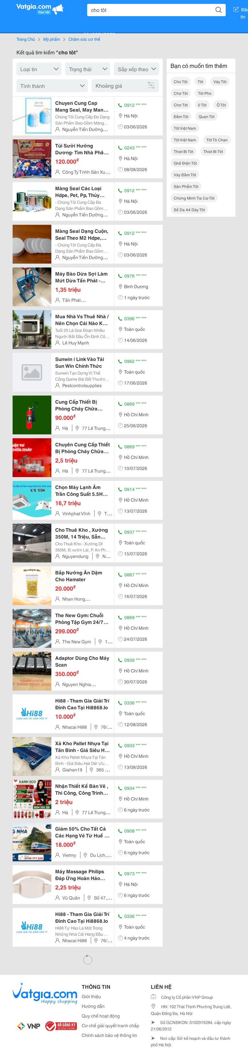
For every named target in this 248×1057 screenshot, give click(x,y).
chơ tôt (181, 104)
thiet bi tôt (183, 151)
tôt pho (205, 93)
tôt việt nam (185, 128)
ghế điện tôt (185, 163)
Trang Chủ (25, 39)
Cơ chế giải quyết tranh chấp (110, 1025)
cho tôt (180, 81)
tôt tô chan (217, 139)
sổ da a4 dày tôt (189, 209)
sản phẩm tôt (186, 186)
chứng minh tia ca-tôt (194, 198)
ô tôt (221, 104)
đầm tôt (181, 116)
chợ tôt (181, 93)
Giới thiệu (91, 996)
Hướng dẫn (93, 1006)
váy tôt (219, 81)
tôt (200, 81)
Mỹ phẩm (51, 39)
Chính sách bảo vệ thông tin (109, 1035)
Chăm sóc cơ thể (84, 39)
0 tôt (202, 104)
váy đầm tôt (185, 174)
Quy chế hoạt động (101, 1015)
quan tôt (206, 116)
